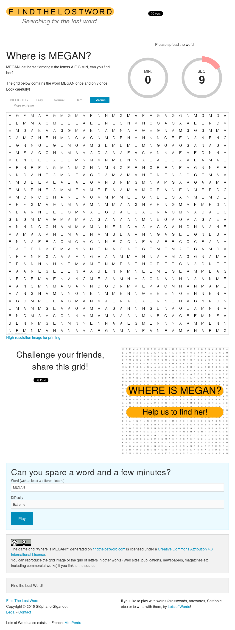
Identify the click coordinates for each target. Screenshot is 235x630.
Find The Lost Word (22, 600)
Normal (59, 100)
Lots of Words (179, 606)
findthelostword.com (109, 549)
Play (22, 518)
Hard (79, 100)
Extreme (100, 100)
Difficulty (17, 497)
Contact (24, 612)
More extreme (24, 105)
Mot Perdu (72, 622)
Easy (39, 100)
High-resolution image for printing (33, 337)
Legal (10, 612)
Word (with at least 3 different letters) (37, 480)
